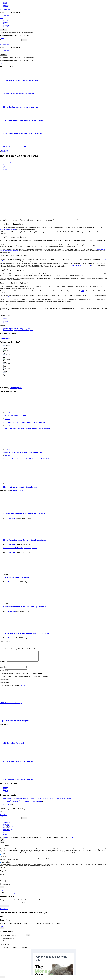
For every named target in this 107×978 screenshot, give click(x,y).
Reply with (4, 682)
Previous (2, 150)
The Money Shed (4, 44)
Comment (3, 661)
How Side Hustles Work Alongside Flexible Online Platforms (24, 422)
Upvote (2, 338)
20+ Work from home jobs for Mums (16, 147)
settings (23, 685)
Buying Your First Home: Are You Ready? (14, 803)
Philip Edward (7, 804)
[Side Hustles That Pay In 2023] (55, 734)
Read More (71, 837)
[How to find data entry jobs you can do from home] (55, 100)
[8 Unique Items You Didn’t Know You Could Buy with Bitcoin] (55, 592)
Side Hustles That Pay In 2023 (13, 743)
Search (24, 40)
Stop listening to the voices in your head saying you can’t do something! (22, 800)
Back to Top (3, 815)
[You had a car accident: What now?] (55, 403)
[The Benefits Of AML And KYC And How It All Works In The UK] (55, 622)
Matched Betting (7, 25)
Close (1, 816)
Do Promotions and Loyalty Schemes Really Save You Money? (24, 513)
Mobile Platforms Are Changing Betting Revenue (20, 487)
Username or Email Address (7, 878)
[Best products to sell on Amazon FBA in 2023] (55, 770)
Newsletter (6, 26)
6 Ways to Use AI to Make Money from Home (19, 761)
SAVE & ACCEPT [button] (5, 867)
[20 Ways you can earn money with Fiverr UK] (55, 87)
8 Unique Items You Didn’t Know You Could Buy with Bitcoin (24, 607)
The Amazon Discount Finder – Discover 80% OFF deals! (23, 120)
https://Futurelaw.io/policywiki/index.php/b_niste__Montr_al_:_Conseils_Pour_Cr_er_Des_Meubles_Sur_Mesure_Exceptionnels (37, 798)
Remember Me (6, 884)
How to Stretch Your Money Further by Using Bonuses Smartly (25, 540)
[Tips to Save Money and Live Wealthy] (55, 563)
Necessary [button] (2, 853)
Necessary (4, 855)
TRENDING (6, 15)
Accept (2, 926)
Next (6, 150)
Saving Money (17, 491)
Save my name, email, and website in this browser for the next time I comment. (23, 673)
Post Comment (4, 679)
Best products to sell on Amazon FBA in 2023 (18, 780)
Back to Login (4, 909)
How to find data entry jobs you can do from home (20, 107)
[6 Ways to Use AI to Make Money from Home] (55, 752)
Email (2, 667)
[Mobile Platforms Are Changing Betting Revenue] (55, 470)
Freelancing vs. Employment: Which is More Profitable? (22, 452)
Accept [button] (65, 837)
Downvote (7, 338)
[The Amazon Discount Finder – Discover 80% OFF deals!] (55, 114)
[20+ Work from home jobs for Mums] (55, 140)
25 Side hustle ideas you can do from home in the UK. (21, 80)
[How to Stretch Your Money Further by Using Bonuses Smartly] (55, 529)
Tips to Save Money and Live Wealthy (16, 577)
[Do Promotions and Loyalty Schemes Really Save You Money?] (55, 502)
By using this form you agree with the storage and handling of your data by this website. (25, 676)
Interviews (7, 412)
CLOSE (2, 977)
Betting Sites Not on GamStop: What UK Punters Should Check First (27, 459)
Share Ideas (6, 23)
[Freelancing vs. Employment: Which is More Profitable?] (55, 440)
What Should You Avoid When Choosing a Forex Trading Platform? (27, 428)
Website (2, 670)
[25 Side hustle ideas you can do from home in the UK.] (55, 74)
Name (2, 664)
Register (15, 893)
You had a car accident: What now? (15, 416)
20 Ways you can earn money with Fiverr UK (19, 94)
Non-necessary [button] (4, 861)
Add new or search (5, 935)
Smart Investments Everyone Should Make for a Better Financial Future (22, 806)
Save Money (6, 22)
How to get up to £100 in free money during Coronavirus (22, 133)
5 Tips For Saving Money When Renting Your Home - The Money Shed (22, 801)
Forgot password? (4, 890)
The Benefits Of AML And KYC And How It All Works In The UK (26, 633)
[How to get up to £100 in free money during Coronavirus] (55, 127)
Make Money (6, 20)
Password (2, 881)
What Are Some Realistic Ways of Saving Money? (20, 548)
